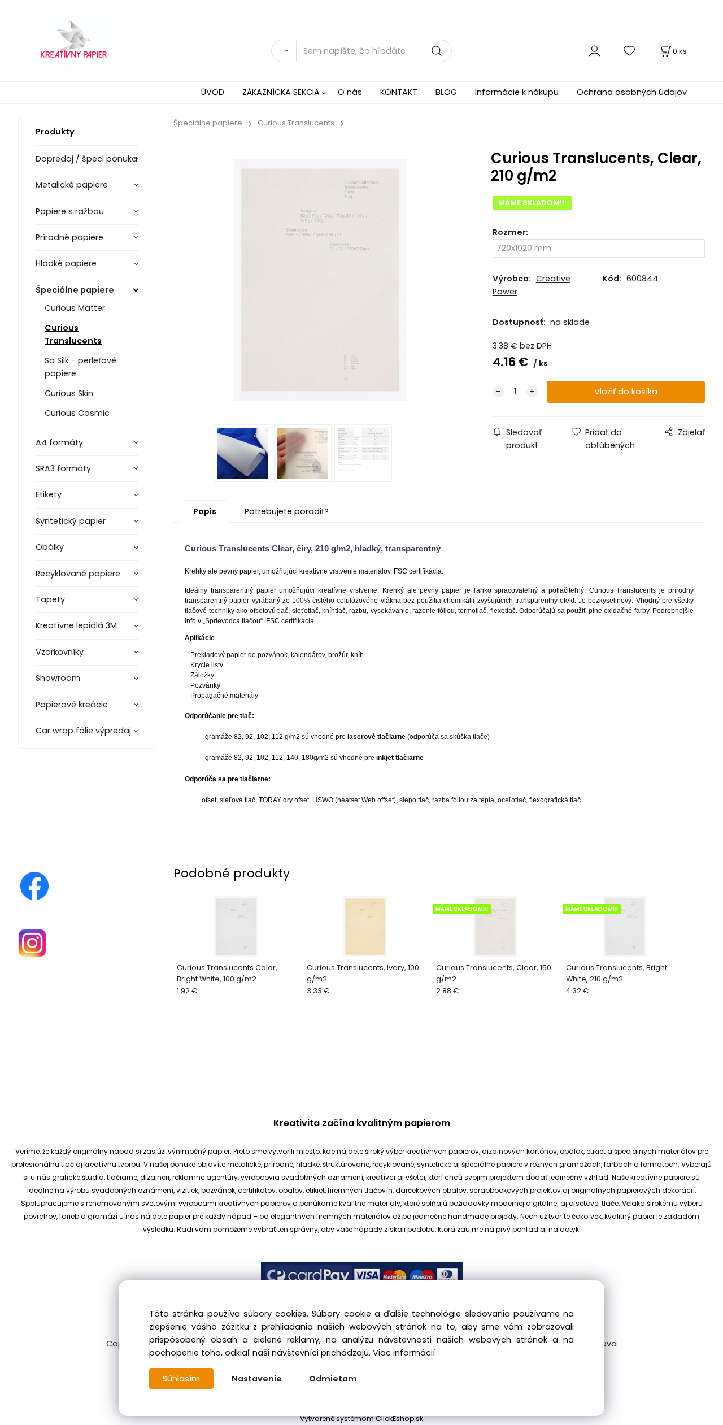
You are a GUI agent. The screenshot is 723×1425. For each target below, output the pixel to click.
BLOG (446, 92)
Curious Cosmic (77, 413)
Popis (204, 511)
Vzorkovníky (60, 652)
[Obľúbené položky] (630, 51)
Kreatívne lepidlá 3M (76, 625)
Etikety (49, 494)
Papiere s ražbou (70, 211)
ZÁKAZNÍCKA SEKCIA (281, 92)
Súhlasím (181, 1378)
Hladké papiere (66, 263)
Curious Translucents (73, 334)
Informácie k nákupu (517, 92)
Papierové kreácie (72, 704)
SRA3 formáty (63, 468)
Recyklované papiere (78, 573)
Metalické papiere (72, 184)
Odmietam (333, 1378)
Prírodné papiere (69, 237)
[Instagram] (32, 942)
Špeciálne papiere (75, 290)
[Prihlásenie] (594, 51)
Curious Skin (69, 393)
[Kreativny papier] (34, 885)
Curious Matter (75, 308)
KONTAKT (398, 92)
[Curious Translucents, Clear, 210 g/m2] (319, 279)
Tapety (50, 599)
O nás (350, 92)
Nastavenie (257, 1378)
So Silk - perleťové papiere (80, 367)
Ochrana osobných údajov (632, 92)
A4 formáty (59, 442)
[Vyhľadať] (283, 51)
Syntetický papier (71, 521)
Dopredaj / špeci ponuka (86, 158)
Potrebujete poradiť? (287, 511)
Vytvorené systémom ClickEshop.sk (361, 1418)
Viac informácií (404, 1352)
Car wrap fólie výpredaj (83, 730)
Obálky (50, 547)
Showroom (58, 678)
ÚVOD (212, 92)
